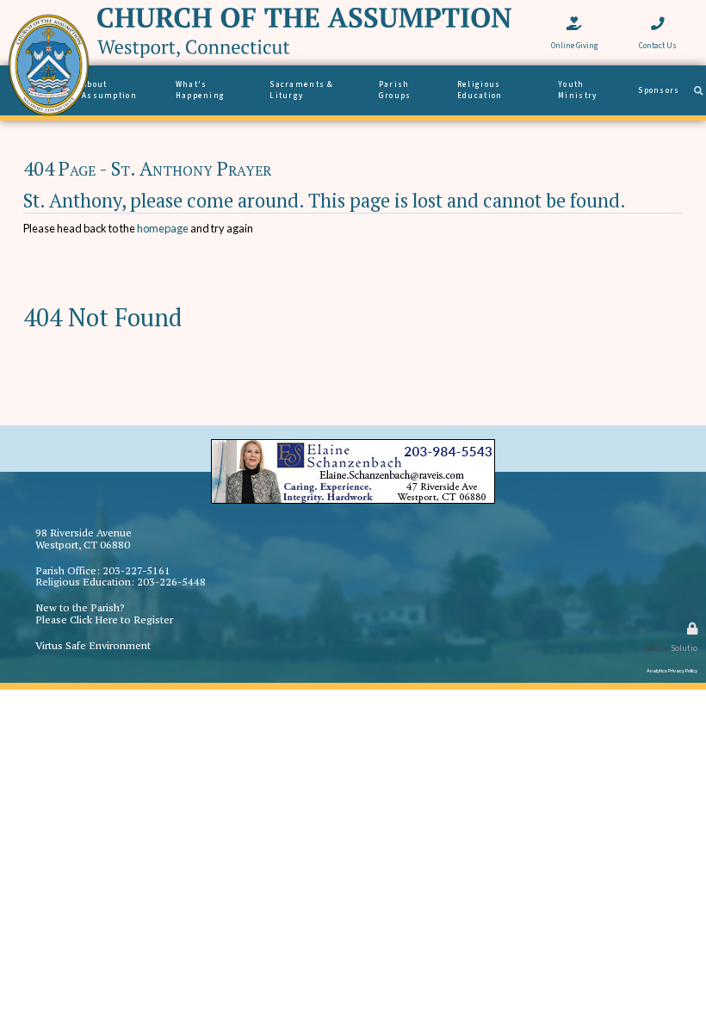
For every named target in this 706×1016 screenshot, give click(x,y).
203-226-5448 (171, 581)
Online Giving (574, 13)
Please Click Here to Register (104, 619)
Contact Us (658, 13)
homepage (163, 228)
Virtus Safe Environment (93, 645)
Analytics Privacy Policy (672, 670)
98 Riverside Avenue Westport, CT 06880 (83, 538)
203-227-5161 (136, 570)
